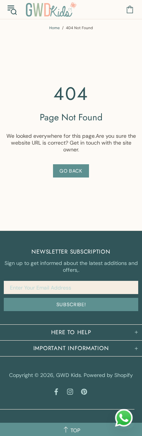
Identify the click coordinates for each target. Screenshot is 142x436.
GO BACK (71, 171)
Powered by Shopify (108, 375)
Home (54, 27)
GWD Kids (50, 9)
